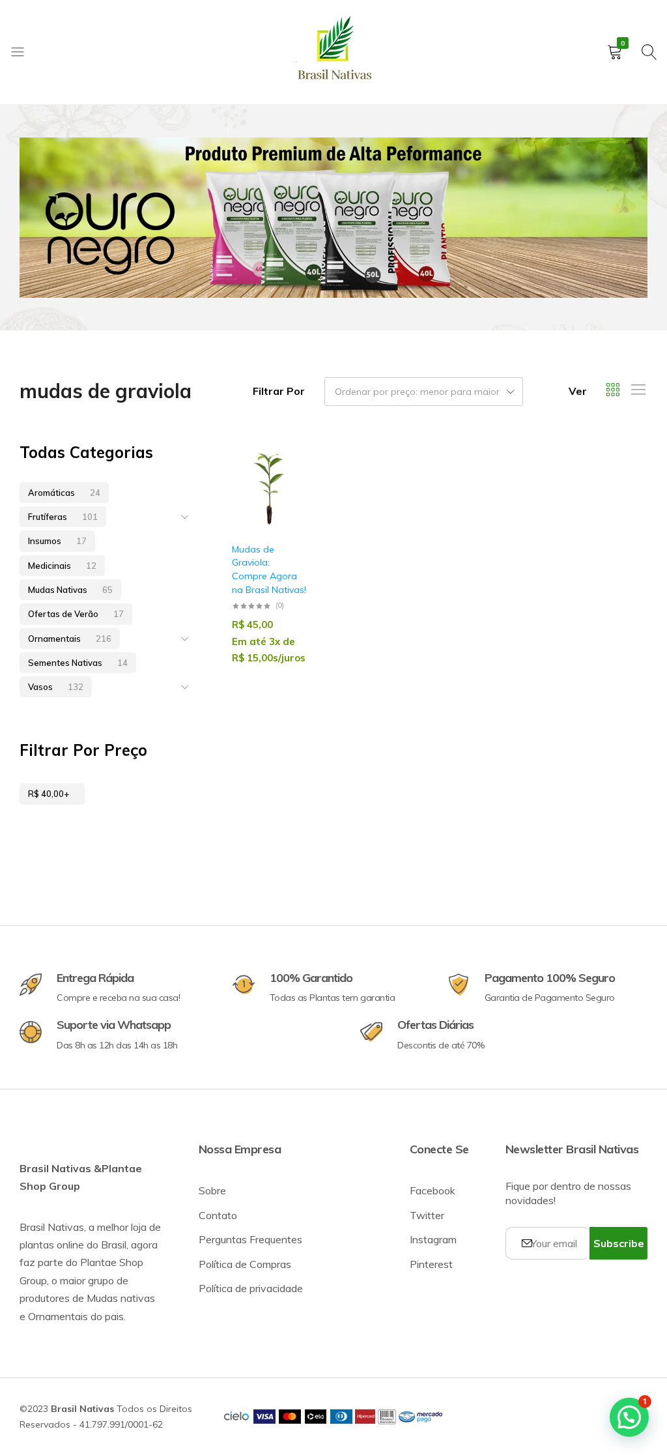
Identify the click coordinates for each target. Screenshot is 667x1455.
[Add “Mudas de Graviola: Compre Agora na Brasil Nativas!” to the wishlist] (290, 489)
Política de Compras (245, 1264)
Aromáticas (64, 492)
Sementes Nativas (78, 662)
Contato (218, 1215)
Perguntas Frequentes (250, 1239)
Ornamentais (69, 638)
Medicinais (62, 565)
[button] (290, 523)
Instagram (433, 1239)
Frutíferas (63, 516)
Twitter (427, 1215)
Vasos (55, 687)
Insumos (57, 541)
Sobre (212, 1190)
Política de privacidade (251, 1288)
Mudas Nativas (70, 589)
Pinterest (431, 1264)
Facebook (432, 1190)
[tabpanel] (333, 217)
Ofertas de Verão (76, 614)
